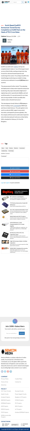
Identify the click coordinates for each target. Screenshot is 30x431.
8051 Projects (18, 406)
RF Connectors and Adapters (17, 196)
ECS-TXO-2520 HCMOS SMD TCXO (19, 209)
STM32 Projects (19, 400)
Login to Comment (16, 168)
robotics (16, 66)
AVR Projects (4, 406)
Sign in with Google (16, 171)
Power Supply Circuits (20, 394)
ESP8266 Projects (6, 403)
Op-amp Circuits (19, 391)
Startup (11, 148)
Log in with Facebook (15, 174)
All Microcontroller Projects (6, 416)
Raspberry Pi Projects (20, 397)
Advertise (3, 385)
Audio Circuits (5, 394)
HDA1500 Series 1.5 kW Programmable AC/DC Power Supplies (17, 224)
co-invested (16, 105)
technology (11, 150)
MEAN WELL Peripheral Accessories (19, 248)
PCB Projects (4, 412)
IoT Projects (18, 409)
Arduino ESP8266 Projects (22, 412)
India (7, 148)
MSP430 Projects (5, 400)
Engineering (4, 150)
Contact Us (18, 382)
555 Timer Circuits (6, 391)
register (8, 182)
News (3, 148)
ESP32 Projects (5, 409)
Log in (26, 2)
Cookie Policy (18, 379)
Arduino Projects (5, 397)
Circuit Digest (14, 429)
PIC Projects (18, 403)
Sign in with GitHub (16, 177)
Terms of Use (4, 382)
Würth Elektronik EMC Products (18, 216)
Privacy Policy (4, 379)
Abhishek (9, 39)
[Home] (5, 2)
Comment (4, 156)
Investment (22, 148)
